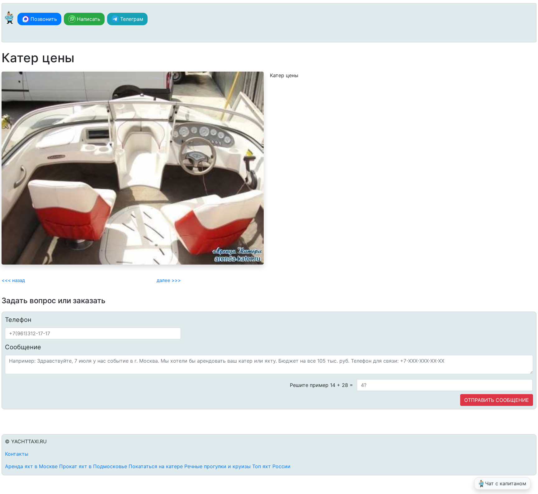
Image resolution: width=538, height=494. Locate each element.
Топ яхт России (271, 466)
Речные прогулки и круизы (217, 466)
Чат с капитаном (505, 483)
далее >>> (169, 280)
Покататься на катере (156, 466)
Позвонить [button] (44, 19)
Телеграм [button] (131, 19)
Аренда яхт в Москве (31, 466)
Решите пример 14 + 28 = (321, 385)
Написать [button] (88, 19)
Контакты (16, 454)
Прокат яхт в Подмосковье (93, 466)
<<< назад (13, 280)
